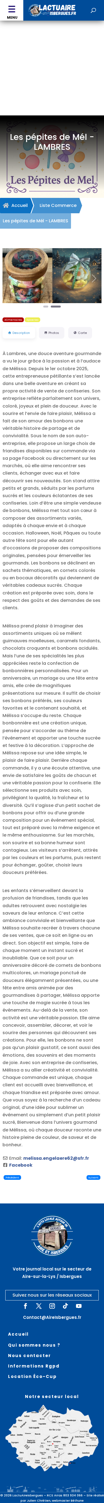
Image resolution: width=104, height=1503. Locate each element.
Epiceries (32, 320)
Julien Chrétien (38, 1500)
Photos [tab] (54, 333)
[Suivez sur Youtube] (78, 1305)
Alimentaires (13, 320)
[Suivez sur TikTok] (65, 1305)
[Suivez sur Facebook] (25, 1305)
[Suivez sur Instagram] (52, 1305)
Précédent (12, 1177)
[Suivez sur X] (38, 1305)
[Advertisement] (52, 74)
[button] (11, 10)
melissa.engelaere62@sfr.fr (56, 1158)
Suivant (93, 1177)
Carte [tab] (82, 333)
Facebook (20, 1165)
